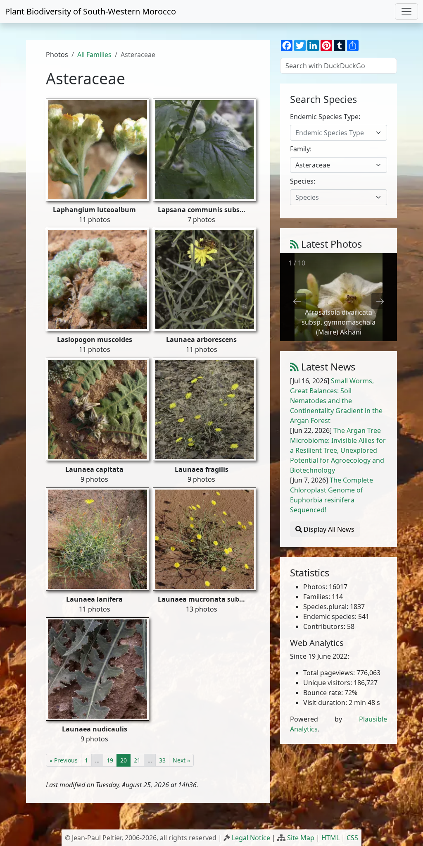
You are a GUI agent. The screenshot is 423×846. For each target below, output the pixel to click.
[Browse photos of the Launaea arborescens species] (204, 278)
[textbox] (333, 133)
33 (162, 760)
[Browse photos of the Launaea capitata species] (97, 408)
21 (137, 760)
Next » (181, 760)
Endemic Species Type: (325, 116)
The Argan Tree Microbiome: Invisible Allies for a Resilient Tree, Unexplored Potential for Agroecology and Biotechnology (338, 450)
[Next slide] (380, 301)
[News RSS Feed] (294, 366)
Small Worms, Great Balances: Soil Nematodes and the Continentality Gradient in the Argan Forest (336, 400)
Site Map (300, 837)
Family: (300, 148)
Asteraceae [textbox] (312, 165)
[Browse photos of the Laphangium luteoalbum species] (97, 148)
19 (110, 760)
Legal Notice (251, 837)
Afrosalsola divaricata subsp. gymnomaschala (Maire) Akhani (338, 322)
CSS (352, 837)
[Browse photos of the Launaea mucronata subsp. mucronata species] (204, 538)
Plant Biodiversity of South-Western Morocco (90, 11)
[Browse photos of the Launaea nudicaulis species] (97, 668)
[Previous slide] (297, 301)
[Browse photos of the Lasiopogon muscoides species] (97, 278)
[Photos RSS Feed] (294, 244)
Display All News (328, 529)
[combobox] (338, 133)
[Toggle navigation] (406, 11)
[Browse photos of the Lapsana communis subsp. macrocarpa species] (204, 148)
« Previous (64, 760)
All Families (94, 54)
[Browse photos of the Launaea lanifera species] (97, 538)
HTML (330, 837)
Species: (302, 181)
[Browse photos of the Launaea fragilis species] (204, 408)
